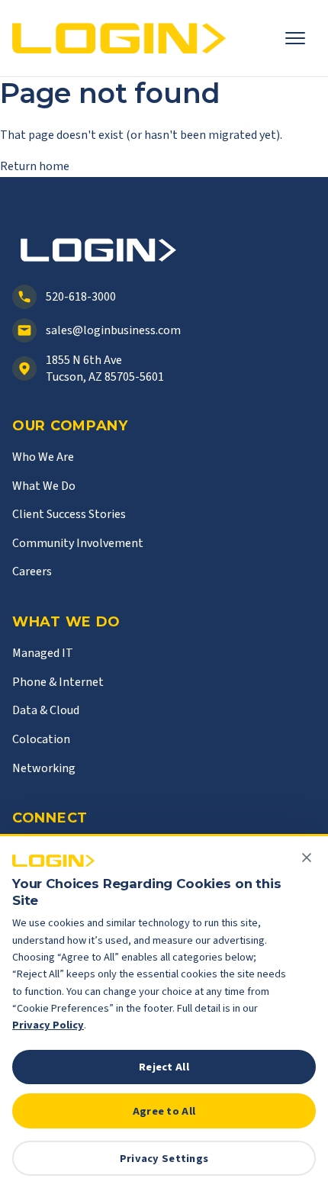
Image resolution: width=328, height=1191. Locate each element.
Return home (34, 166)
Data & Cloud (45, 710)
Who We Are (43, 457)
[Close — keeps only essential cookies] (306, 857)
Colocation (41, 739)
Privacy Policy (48, 1025)
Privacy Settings (164, 1159)
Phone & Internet (58, 682)
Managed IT (42, 653)
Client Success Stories (69, 514)
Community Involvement (77, 543)
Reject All (164, 1067)
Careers (32, 571)
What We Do (44, 486)
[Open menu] (300, 38)
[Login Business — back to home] (119, 38)
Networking (44, 768)
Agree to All (164, 1111)
